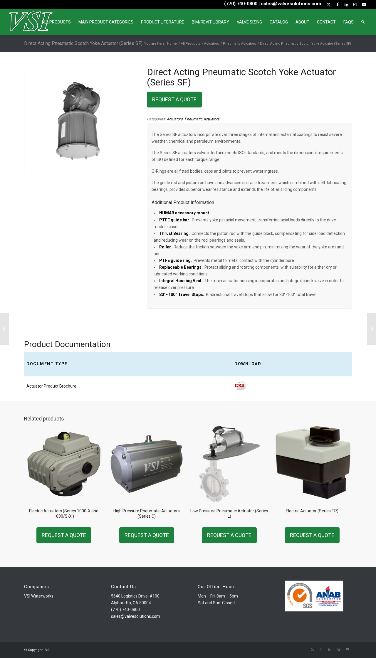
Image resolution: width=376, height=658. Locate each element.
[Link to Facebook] (337, 4)
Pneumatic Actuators (201, 119)
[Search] (362, 22)
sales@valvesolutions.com (135, 616)
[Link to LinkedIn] (346, 4)
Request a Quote (174, 99)
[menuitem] (56, 22)
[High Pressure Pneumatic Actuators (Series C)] (371, 329)
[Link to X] (328, 4)
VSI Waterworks (38, 596)
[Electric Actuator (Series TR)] (4, 329)
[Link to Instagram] (355, 4)
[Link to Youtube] (364, 4)
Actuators (175, 119)
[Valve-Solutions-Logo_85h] (31, 22)
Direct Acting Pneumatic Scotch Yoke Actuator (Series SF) (83, 43)
